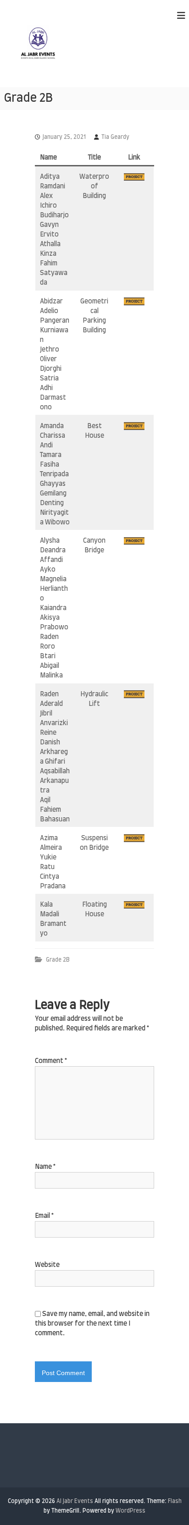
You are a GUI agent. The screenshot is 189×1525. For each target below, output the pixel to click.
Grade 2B (58, 960)
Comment (51, 1061)
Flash (175, 1501)
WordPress (130, 1511)
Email (44, 1216)
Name (45, 1167)
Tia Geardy (115, 137)
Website (47, 1265)
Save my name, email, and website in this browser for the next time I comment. (92, 1324)
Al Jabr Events (74, 1501)
